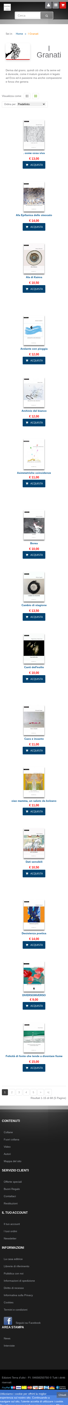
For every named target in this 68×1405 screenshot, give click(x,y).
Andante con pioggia (34, 348)
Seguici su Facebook (28, 1322)
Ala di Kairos (34, 277)
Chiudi (62, 1394)
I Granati (33, 33)
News (7, 1338)
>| (48, 1092)
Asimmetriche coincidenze (34, 472)
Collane (8, 1132)
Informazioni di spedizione (19, 1280)
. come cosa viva (34, 153)
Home (19, 33)
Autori (7, 1153)
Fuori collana (11, 1139)
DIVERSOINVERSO (34, 995)
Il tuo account (12, 1223)
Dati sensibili (34, 861)
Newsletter (10, 1238)
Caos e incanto (34, 738)
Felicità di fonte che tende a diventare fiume (34, 1056)
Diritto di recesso (14, 1287)
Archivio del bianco (34, 410)
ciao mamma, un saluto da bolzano (34, 800)
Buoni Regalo (12, 1188)
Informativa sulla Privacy (18, 1295)
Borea (34, 543)
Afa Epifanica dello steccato (34, 215)
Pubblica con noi (13, 1273)
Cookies (8, 1302)
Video (7, 1146)
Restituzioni (11, 1203)
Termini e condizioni (15, 1309)
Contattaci (10, 1196)
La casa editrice (13, 1259)
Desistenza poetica (34, 933)
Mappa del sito (12, 1161)
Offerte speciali (13, 1181)
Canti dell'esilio (34, 667)
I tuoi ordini (10, 1231)
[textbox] (34, 15)
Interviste (9, 1345)
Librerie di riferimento (16, 1266)
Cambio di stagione (34, 605)
